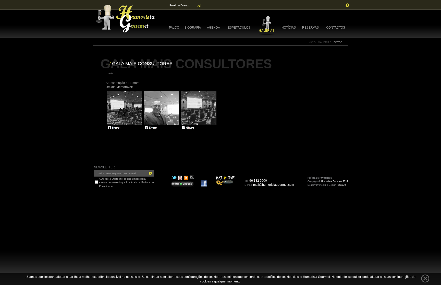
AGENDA (213, 27)
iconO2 (342, 185)
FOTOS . (339, 42)
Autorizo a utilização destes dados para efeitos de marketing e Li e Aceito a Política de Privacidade (126, 182)
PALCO (174, 27)
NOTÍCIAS (288, 27)
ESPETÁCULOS (239, 27)
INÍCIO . (313, 42)
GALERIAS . (326, 42)
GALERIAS (266, 30)
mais (110, 73)
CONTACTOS (335, 27)
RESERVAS (310, 27)
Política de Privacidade (320, 178)
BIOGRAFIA (193, 27)
